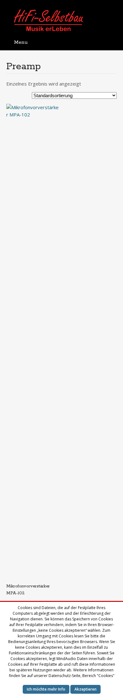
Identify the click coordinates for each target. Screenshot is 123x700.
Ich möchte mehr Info (46, 689)
